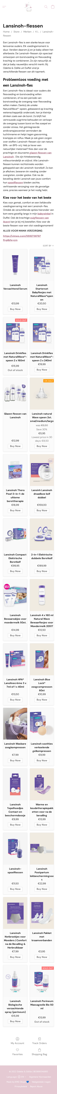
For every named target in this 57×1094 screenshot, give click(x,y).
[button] (28, 7)
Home (6, 31)
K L (37, 31)
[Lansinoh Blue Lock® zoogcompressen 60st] (42, 659)
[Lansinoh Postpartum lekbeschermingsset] (42, 849)
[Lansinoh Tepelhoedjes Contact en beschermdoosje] (15, 784)
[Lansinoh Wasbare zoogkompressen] (15, 724)
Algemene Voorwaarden (40, 1076)
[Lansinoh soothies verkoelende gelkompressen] (42, 724)
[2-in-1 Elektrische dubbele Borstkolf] (42, 534)
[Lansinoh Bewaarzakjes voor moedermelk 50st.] (15, 595)
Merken (27, 31)
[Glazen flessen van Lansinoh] (15, 394)
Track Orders (39, 1043)
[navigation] (16, 1077)
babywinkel (44, 213)
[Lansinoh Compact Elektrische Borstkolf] (15, 534)
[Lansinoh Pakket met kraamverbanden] (42, 913)
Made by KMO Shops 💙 (18, 1081)
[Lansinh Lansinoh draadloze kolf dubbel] (42, 470)
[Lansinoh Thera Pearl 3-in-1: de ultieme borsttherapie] (15, 470)
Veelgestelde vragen (41, 1081)
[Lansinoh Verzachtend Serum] (15, 265)
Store (16, 31)
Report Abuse (36, 1086)
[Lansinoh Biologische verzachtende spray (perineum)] (15, 981)
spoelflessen (15, 182)
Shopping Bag (39, 1054)
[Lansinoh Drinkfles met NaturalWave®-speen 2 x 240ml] (42, 333)
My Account (17, 1043)
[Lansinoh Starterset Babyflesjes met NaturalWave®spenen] (42, 265)
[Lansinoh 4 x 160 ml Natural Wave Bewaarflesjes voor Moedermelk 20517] (42, 595)
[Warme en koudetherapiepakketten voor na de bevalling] (42, 784)
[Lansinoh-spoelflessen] (15, 849)
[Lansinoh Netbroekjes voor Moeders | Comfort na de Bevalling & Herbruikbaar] (15, 913)
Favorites (17, 1054)
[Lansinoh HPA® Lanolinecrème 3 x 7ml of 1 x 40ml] (15, 659)
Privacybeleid (21, 1086)
